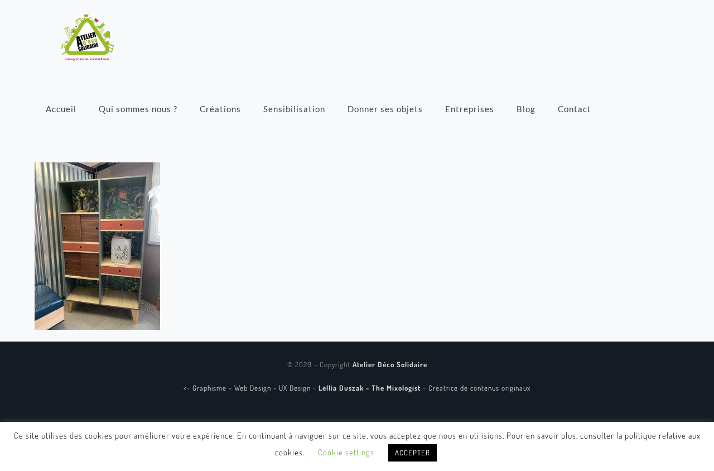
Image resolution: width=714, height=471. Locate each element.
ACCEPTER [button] (412, 452)
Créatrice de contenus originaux (479, 387)
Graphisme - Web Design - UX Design (252, 387)
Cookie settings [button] (346, 452)
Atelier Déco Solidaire (390, 364)
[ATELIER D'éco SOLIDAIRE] (87, 36)
